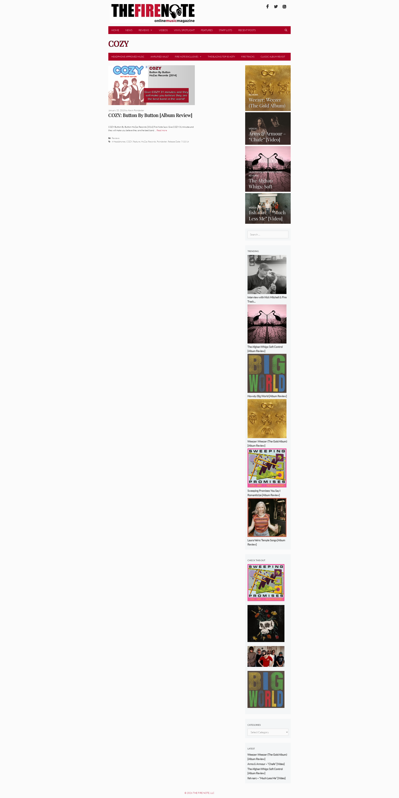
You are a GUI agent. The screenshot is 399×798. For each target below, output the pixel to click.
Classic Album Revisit (273, 56)
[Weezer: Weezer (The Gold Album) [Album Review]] (268, 108)
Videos (163, 30)
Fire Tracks (247, 56)
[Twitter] (275, 6)
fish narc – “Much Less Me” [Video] (267, 778)
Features (207, 30)
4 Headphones (118, 141)
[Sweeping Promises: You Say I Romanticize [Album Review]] (266, 599)
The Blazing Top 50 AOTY (221, 56)
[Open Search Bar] (286, 30)
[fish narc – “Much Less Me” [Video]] (268, 221)
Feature (136, 141)
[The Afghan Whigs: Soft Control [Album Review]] (268, 189)
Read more (162, 130)
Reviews (144, 30)
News (128, 30)
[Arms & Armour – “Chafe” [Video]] (268, 142)
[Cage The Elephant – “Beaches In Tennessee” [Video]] (266, 664)
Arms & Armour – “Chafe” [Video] (266, 764)
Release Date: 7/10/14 (178, 141)
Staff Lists (225, 30)
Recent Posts (247, 30)
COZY (129, 141)
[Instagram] (284, 6)
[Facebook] (267, 6)
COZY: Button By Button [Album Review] (150, 115)
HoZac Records (148, 141)
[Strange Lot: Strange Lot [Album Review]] (266, 640)
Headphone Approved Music (127, 56)
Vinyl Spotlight (184, 30)
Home (115, 30)
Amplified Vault (160, 56)
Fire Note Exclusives (186, 56)
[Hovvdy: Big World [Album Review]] (266, 705)
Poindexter (162, 141)
